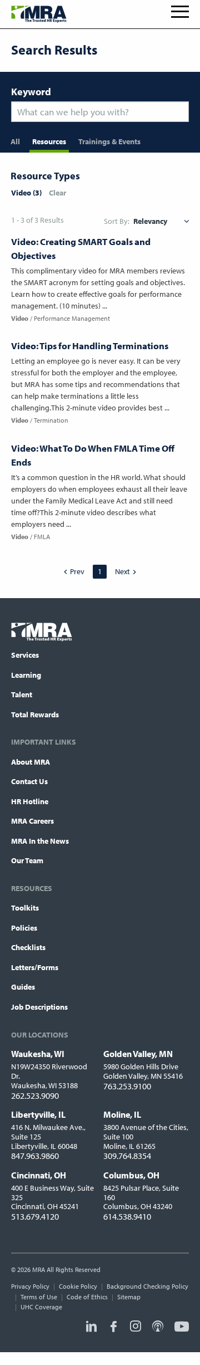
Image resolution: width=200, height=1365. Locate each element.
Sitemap (129, 1297)
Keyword (31, 91)
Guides (23, 987)
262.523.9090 (35, 1095)
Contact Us (29, 781)
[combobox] (100, 111)
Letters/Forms (34, 967)
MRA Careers (32, 821)
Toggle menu (180, 12)
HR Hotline (29, 801)
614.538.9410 (127, 1216)
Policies (24, 928)
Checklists (28, 947)
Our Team (27, 860)
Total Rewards (35, 715)
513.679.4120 (35, 1216)
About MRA (30, 762)
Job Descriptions (39, 1007)
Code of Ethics (87, 1297)
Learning (26, 675)
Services (25, 655)
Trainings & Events (109, 141)
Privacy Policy (30, 1286)
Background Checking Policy (147, 1286)
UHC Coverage (41, 1307)
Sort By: (116, 221)
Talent (21, 694)
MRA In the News (40, 841)
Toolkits (25, 908)
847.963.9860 (35, 1155)
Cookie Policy (78, 1286)
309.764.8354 (127, 1155)
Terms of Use (39, 1297)
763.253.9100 (127, 1086)
